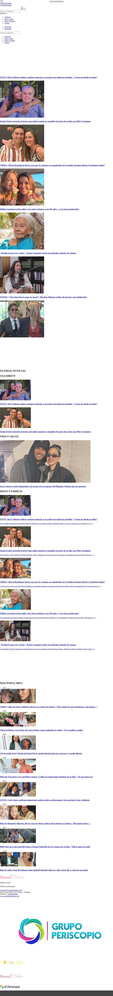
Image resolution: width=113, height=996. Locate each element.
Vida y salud (8, 19)
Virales (6, 23)
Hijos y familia (9, 21)
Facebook (7, 27)
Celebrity (7, 17)
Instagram (7, 29)
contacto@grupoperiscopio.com (11, 890)
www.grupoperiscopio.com (9, 896)
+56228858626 (12, 894)
